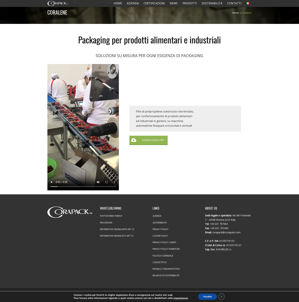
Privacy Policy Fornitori (166, 248)
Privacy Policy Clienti (164, 242)
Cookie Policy (160, 235)
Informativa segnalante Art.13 (117, 229)
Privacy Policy (160, 229)
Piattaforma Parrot (111, 215)
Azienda (157, 215)
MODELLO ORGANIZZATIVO (166, 268)
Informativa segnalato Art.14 (116, 235)
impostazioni (181, 298)
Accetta (207, 296)
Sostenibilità (160, 222)
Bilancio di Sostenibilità (166, 275)
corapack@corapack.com (226, 232)
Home (235, 12)
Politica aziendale (163, 255)
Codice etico (160, 262)
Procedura (106, 222)
